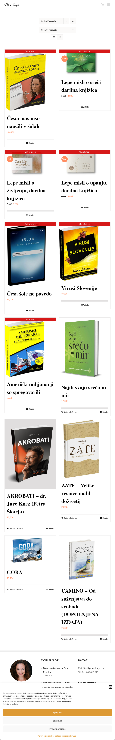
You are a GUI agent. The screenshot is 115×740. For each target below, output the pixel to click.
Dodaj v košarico (70, 412)
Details (31, 143)
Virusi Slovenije (79, 288)
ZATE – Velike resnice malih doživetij (77, 493)
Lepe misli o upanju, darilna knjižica (84, 186)
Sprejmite (57, 712)
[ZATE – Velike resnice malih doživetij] (84, 449)
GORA (14, 572)
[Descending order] (73, 21)
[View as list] (60, 37)
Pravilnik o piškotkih (45, 736)
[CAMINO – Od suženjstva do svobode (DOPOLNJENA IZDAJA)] (84, 559)
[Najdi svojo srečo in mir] (84, 349)
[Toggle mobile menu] (109, 4)
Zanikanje (57, 720)
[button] (110, 687)
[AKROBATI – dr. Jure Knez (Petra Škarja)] (30, 454)
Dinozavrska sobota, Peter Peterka (56, 670)
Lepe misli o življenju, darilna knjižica (26, 190)
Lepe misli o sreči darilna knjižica (81, 86)
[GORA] (30, 550)
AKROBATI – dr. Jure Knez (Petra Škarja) (26, 503)
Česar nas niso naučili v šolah (23, 122)
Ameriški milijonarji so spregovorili (30, 388)
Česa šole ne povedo (29, 293)
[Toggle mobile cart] (102, 4)
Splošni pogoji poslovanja (65, 736)
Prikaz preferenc (57, 729)
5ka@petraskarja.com (94, 668)
